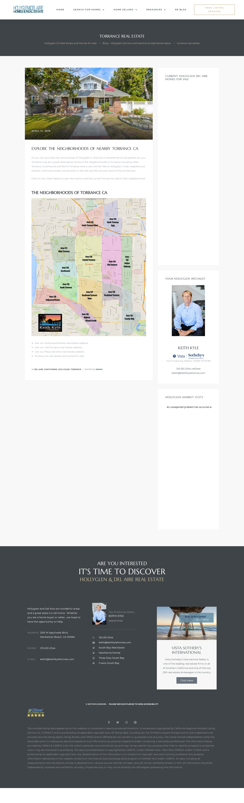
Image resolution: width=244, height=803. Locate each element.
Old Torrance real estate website (63, 347)
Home (60, 9)
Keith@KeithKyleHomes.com (188, 372)
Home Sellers (124, 9)
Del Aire (38, 369)
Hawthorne (50, 369)
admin (99, 369)
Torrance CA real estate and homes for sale (59, 356)
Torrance (76, 369)
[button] (214, 9)
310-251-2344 (183, 368)
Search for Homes (87, 9)
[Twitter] (118, 722)
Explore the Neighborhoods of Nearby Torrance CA (85, 148)
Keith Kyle (116, 616)
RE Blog (181, 9)
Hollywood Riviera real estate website (66, 343)
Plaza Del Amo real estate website (64, 351)
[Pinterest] (135, 722)
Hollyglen (64, 369)
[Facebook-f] (109, 722)
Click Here (186, 680)
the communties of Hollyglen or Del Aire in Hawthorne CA (89, 157)
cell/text (196, 368)
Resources (154, 9)
